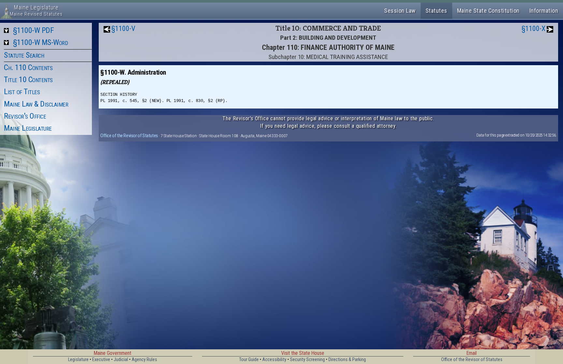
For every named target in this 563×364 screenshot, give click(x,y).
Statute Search (24, 55)
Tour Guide (249, 359)
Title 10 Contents (28, 79)
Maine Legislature (28, 128)
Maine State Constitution (488, 10)
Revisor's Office (25, 116)
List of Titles (22, 91)
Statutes (436, 10)
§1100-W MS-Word (40, 42)
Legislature (78, 359)
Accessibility (274, 359)
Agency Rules (144, 359)
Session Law (400, 10)
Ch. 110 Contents (28, 67)
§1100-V (123, 28)
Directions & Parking (347, 359)
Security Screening (307, 359)
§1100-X (533, 28)
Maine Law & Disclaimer (36, 104)
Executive (101, 359)
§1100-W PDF (33, 30)
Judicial (121, 359)
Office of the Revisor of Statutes (129, 135)
